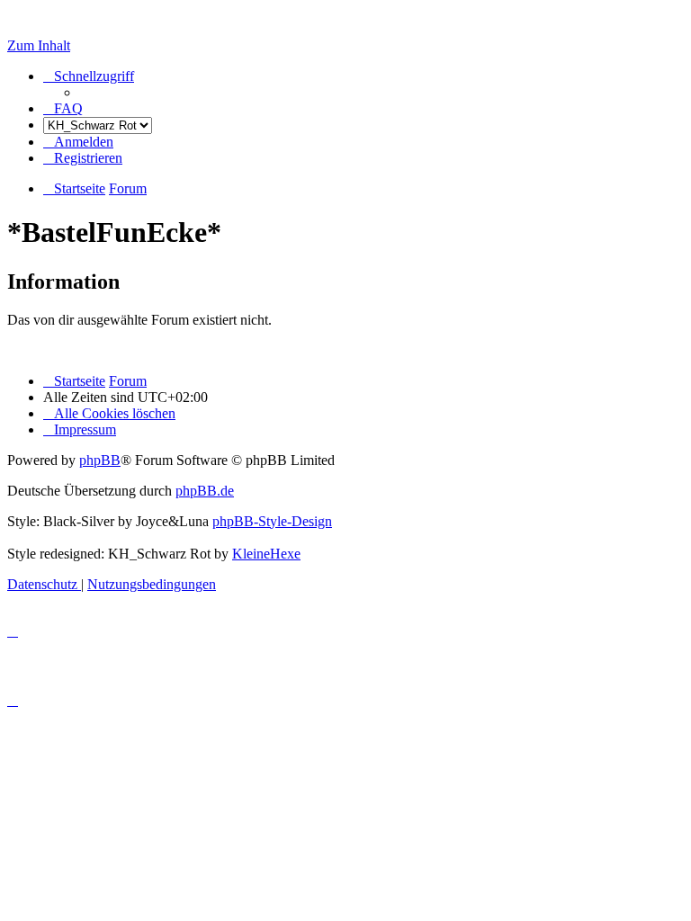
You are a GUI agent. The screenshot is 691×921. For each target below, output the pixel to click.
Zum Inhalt (38, 45)
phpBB (100, 460)
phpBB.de (204, 490)
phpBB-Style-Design (272, 521)
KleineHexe (266, 553)
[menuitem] (63, 108)
